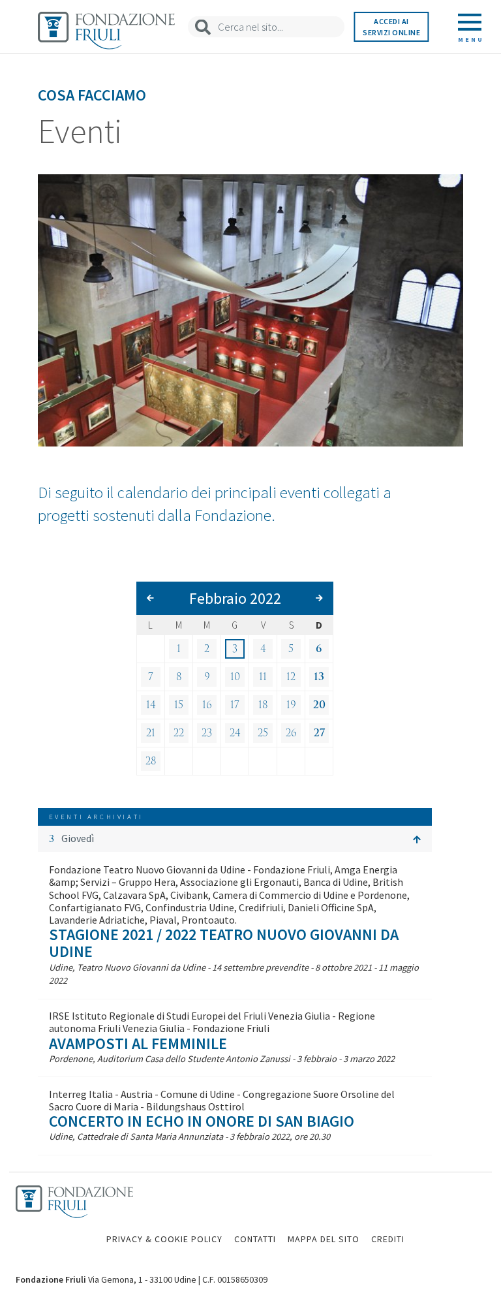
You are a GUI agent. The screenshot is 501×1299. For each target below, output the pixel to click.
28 (151, 761)
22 (179, 733)
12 (291, 677)
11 (263, 677)
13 (319, 677)
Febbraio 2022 (235, 598)
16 (207, 705)
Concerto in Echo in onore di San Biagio (201, 1121)
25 (263, 733)
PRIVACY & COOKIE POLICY (164, 1239)
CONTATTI (255, 1239)
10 (235, 677)
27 (319, 733)
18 (263, 705)
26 (291, 733)
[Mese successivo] (319, 598)
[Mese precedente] (150, 598)
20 (319, 705)
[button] (235, 839)
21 (150, 733)
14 (151, 705)
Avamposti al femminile (138, 1043)
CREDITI (387, 1239)
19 (291, 705)
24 (235, 733)
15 (178, 705)
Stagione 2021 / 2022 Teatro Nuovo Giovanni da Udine (224, 943)
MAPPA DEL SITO (323, 1239)
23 (207, 733)
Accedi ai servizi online (391, 26)
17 (234, 705)
